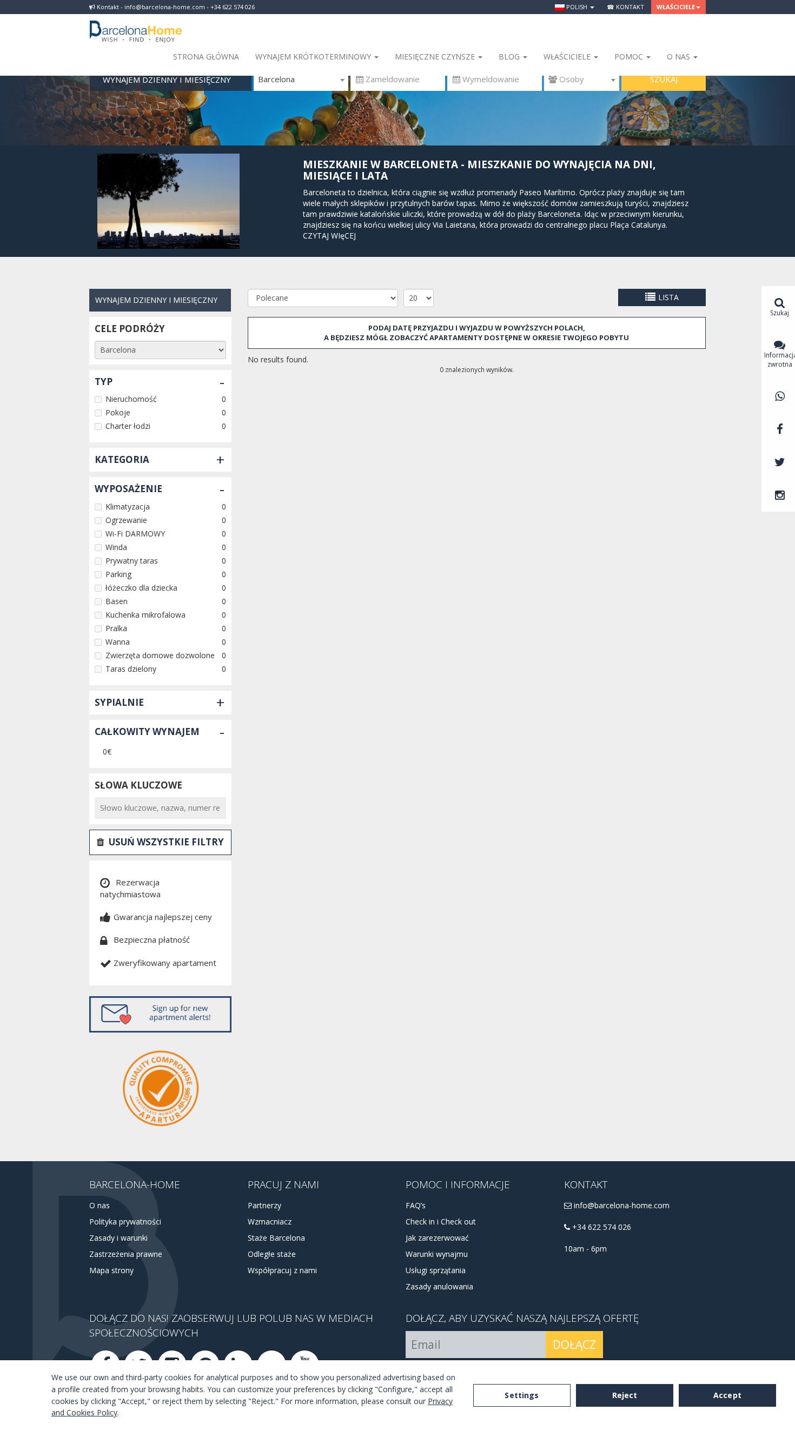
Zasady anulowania (439, 1286)
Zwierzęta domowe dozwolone (160, 655)
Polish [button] (577, 7)
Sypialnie (119, 702)
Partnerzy (264, 1205)
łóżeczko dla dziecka (141, 587)
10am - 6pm (585, 1248)
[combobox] (301, 79)
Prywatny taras (131, 560)
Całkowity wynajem (147, 731)
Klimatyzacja (127, 506)
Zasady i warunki (118, 1238)
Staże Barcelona (276, 1238)
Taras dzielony (130, 669)
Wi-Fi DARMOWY (135, 533)
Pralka (116, 628)
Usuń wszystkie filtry (166, 842)
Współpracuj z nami (282, 1270)
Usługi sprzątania (436, 1270)
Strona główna (206, 56)
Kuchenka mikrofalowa (145, 615)
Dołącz (574, 1344)
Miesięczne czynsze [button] (436, 56)
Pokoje (117, 412)
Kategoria (122, 459)
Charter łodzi (127, 426)
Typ (103, 381)
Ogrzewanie (126, 520)
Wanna (117, 642)
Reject (625, 1395)
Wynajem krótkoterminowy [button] (314, 56)
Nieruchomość (131, 399)
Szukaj (664, 79)
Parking (118, 574)
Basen (116, 601)
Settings (522, 1395)
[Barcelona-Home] (135, 24)
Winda (116, 547)
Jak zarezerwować (437, 1238)
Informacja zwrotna (779, 359)
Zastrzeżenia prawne (125, 1254)
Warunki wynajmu (437, 1254)
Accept (727, 1395)
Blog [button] (510, 56)
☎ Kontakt (625, 7)
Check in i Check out (441, 1221)
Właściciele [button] (676, 7)
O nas (99, 1205)
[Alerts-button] (160, 1014)
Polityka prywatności (125, 1221)
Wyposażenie (128, 488)
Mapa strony (111, 1270)
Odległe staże (272, 1254)
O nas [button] (679, 56)
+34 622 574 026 (600, 1227)
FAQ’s (416, 1205)
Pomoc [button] (629, 56)
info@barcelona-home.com (621, 1205)
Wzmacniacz (270, 1221)
